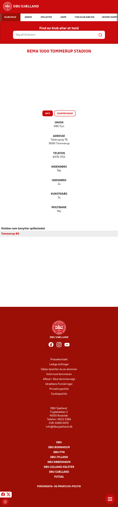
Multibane (59, 207)
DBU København (59, 462)
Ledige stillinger (59, 364)
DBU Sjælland (59, 472)
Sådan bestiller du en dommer (59, 369)
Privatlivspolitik (59, 389)
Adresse (59, 136)
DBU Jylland (59, 457)
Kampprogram (65, 114)
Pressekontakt (59, 359)
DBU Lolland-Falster (59, 467)
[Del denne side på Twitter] (8, 495)
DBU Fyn (59, 452)
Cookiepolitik (59, 394)
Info (47, 114)
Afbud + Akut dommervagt (59, 379)
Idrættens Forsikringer (59, 384)
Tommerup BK (10, 234)
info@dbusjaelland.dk (59, 427)
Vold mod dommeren (59, 374)
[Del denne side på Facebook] (3, 495)
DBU (59, 442)
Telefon (59, 153)
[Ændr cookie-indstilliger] (5, 501)
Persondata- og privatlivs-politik (59, 486)
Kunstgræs (59, 194)
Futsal (59, 477)
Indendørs (59, 167)
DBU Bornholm (59, 447)
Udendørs (59, 180)
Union (59, 122)
